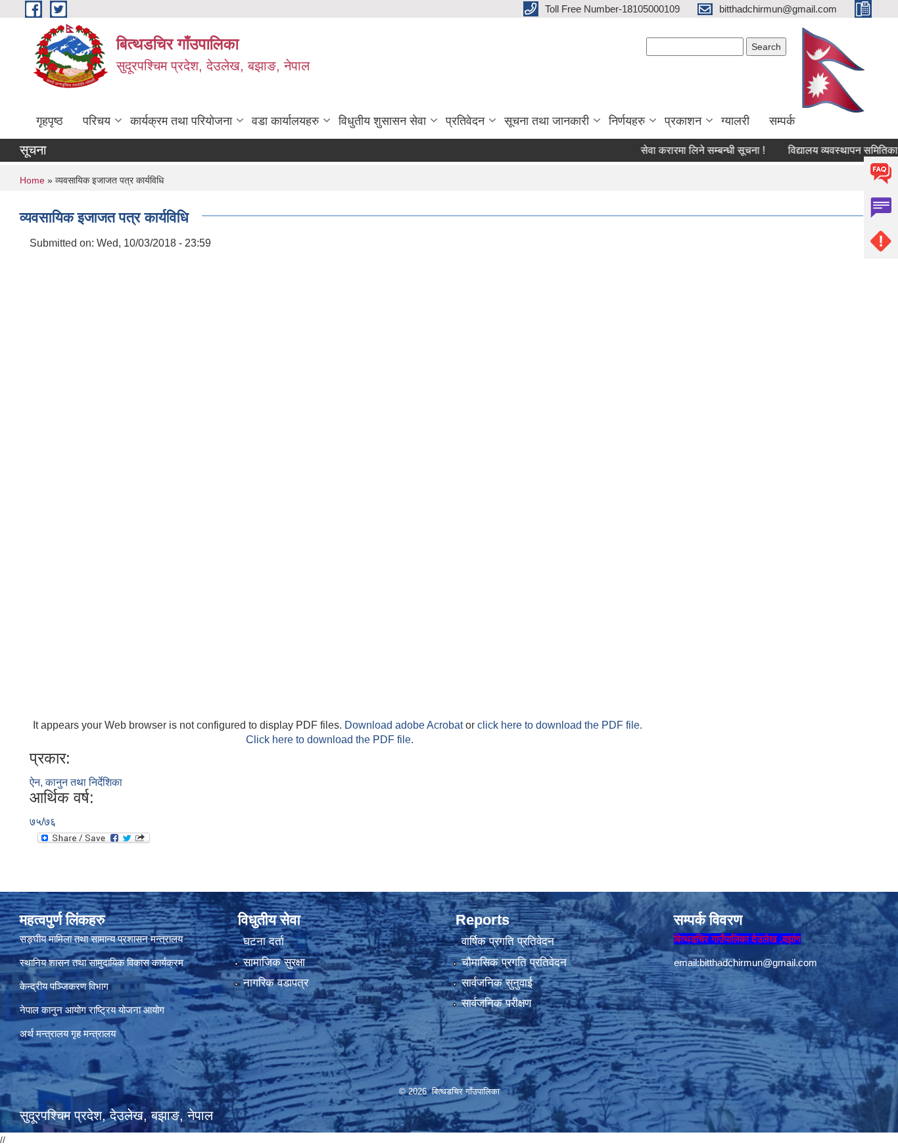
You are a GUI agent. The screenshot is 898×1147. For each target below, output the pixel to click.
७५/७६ (43, 821)
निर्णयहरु (627, 121)
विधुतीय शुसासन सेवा (382, 121)
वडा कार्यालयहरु (285, 121)
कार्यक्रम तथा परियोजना (181, 121)
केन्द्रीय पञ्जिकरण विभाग (64, 986)
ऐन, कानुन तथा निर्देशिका (76, 782)
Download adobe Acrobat (404, 725)
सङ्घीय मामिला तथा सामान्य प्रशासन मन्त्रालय (101, 938)
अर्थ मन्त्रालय (44, 1033)
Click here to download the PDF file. (330, 739)
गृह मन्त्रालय (93, 1033)
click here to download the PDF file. (559, 725)
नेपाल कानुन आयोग (53, 1009)
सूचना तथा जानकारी (546, 121)
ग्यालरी (735, 121)
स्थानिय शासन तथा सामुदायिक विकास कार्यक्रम (101, 962)
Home (32, 180)
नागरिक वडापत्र (275, 983)
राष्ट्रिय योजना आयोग (126, 1009)
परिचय (96, 121)
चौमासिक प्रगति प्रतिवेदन (514, 962)
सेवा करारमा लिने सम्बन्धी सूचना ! (683, 150)
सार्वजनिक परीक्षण (496, 1003)
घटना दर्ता (263, 941)
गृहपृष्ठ (49, 121)
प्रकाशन (683, 121)
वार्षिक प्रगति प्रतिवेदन (507, 941)
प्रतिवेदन (465, 121)
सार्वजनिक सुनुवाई (496, 983)
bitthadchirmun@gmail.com (758, 962)
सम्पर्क (782, 121)
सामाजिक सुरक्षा (274, 962)
